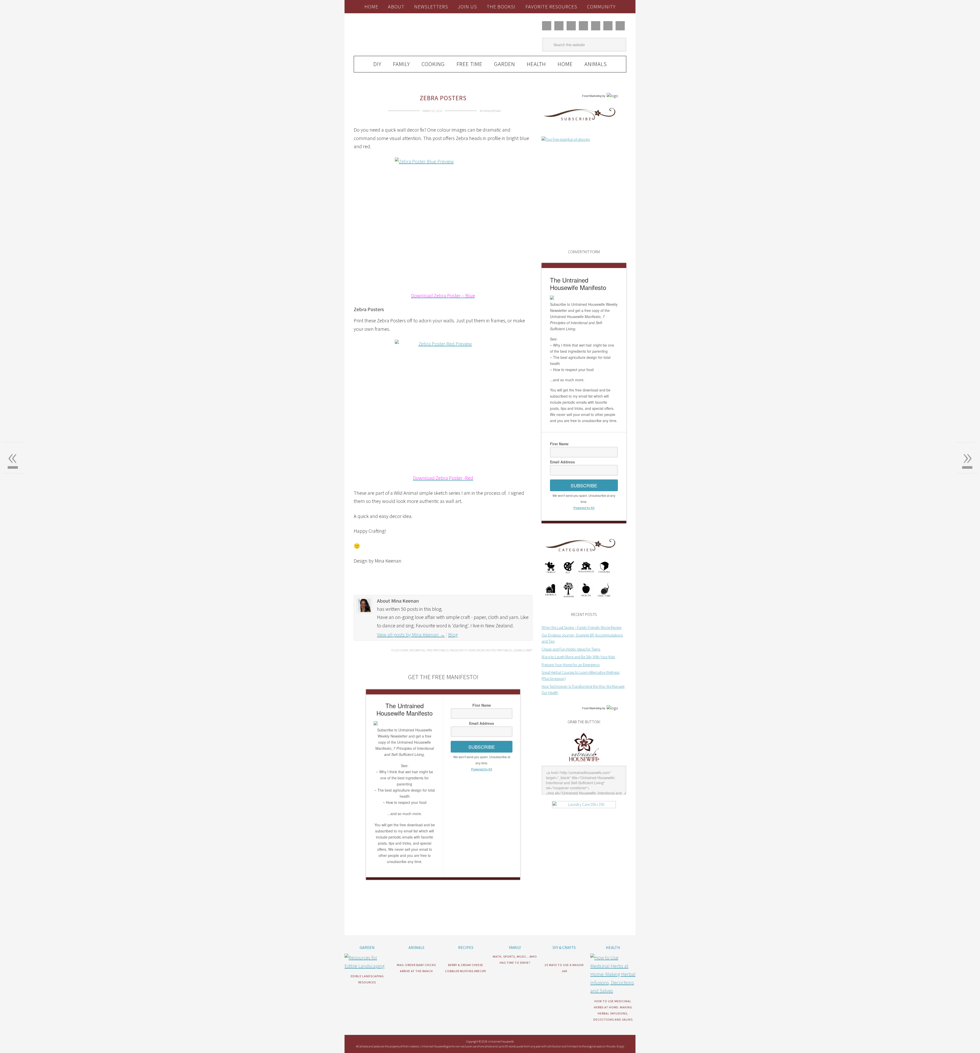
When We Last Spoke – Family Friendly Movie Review (581, 627)
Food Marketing (592, 95)
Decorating (417, 650)
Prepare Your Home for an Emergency (571, 664)
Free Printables (437, 650)
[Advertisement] (413, 921)
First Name (481, 705)
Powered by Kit (481, 769)
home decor (476, 650)
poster (490, 650)
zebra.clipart (522, 650)
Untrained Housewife (411, 34)
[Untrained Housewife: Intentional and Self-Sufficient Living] (584, 762)
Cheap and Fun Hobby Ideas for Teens (571, 649)
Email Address (481, 723)
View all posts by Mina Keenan (411, 634)
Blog (453, 634)
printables (504, 650)
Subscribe (481, 746)
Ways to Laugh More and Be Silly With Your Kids (578, 656)
